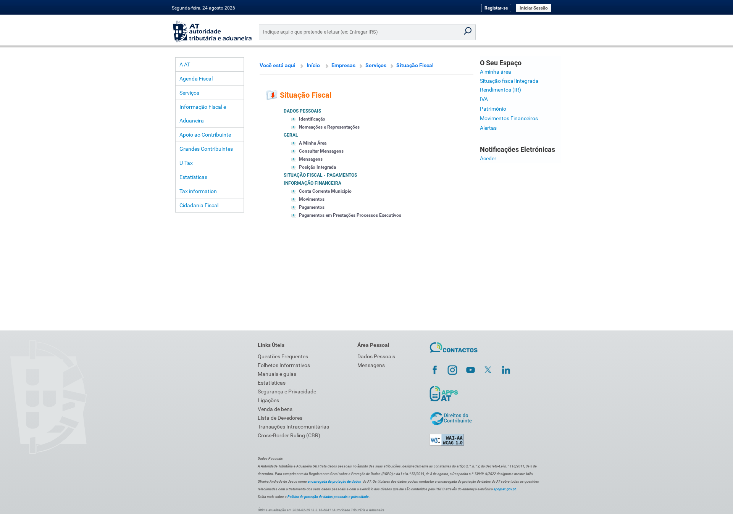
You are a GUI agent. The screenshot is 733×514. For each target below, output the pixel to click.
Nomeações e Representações (329, 127)
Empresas (343, 65)
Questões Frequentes (283, 356)
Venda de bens (275, 409)
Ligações (268, 400)
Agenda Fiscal (196, 79)
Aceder (488, 158)
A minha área (495, 72)
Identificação (312, 119)
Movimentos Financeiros (509, 118)
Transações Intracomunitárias (293, 427)
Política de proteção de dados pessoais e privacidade (328, 497)
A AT (184, 64)
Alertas (488, 128)
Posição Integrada (317, 167)
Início (313, 65)
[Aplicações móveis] (443, 401)
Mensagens (311, 159)
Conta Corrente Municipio (325, 191)
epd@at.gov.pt (505, 489)
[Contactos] (453, 354)
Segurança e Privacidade (287, 391)
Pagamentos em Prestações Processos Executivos (350, 215)
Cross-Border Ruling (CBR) (289, 435)
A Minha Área (312, 143)
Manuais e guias (277, 374)
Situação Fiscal (415, 65)
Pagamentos (312, 207)
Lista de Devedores (280, 418)
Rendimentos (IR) (500, 90)
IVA (484, 99)
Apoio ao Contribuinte (205, 135)
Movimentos (312, 199)
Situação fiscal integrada (509, 81)
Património (493, 109)
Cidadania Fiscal (198, 205)
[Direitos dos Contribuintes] (450, 424)
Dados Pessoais (302, 111)
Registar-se (496, 8)
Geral (291, 135)
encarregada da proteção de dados (334, 481)
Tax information (198, 191)
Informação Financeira (312, 183)
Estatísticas (193, 177)
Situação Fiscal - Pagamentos (320, 175)
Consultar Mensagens (321, 151)
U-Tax (186, 163)
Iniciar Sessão (534, 8)
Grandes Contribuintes (206, 149)
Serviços (189, 93)
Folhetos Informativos (284, 365)
